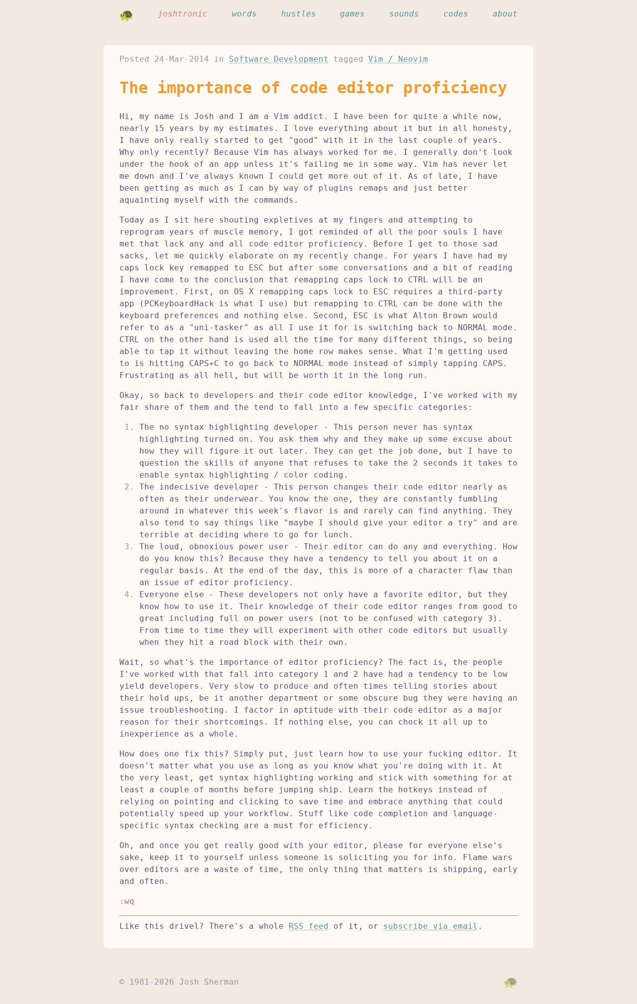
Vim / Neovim (398, 59)
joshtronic (183, 13)
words (244, 13)
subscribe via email (430, 926)
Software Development (278, 59)
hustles (298, 13)
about (505, 13)
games (352, 13)
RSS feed (308, 926)
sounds (404, 13)
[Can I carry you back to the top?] (511, 982)
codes (455, 13)
